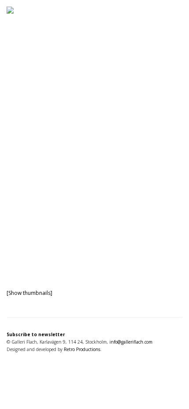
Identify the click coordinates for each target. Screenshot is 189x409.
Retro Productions (82, 349)
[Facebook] (18, 366)
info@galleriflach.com (131, 342)
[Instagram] (11, 366)
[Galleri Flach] (94, 29)
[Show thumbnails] (29, 293)
